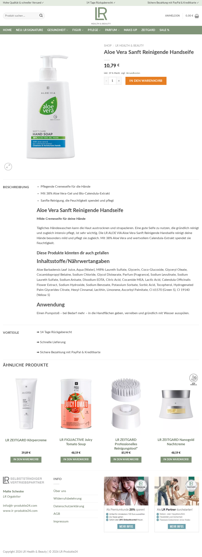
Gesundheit (56, 30)
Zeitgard (148, 30)
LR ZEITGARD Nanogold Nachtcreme (176, 442)
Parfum (111, 30)
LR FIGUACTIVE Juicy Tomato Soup (76, 442)
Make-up (130, 30)
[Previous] (3, 421)
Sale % (164, 30)
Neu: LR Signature (29, 30)
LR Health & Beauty (129, 45)
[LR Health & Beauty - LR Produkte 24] (101, 16)
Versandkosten (133, 73)
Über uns (59, 491)
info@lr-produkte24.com (20, 505)
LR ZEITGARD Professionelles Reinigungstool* (126, 444)
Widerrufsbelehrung (67, 498)
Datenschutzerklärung (68, 506)
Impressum (60, 521)
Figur (76, 30)
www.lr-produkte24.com (20, 510)
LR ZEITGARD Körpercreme (26, 440)
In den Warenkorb (146, 80)
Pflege (93, 30)
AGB (56, 513)
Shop (107, 45)
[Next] (199, 421)
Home (7, 30)
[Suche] (41, 16)
